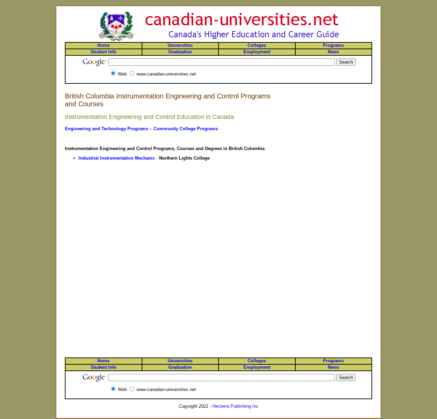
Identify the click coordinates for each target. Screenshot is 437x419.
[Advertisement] (345, 117)
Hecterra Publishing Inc (235, 406)
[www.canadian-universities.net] (218, 40)
